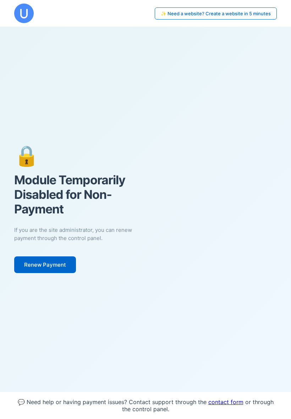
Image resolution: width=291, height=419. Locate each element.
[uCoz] (24, 13)
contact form (225, 402)
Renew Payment (45, 264)
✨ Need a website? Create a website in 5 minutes (216, 13)
